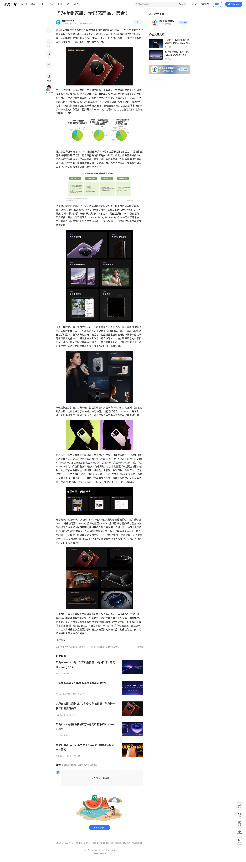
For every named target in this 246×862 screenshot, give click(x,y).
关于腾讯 (59, 843)
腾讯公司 (96, 854)
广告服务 (103, 843)
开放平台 (95, 843)
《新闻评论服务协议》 (90, 765)
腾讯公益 (118, 843)
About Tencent (69, 843)
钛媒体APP (60, 756)
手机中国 (59, 735)
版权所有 (103, 854)
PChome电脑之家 (63, 694)
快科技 (58, 673)
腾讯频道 (135, 843)
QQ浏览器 (126, 843)
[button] (183, 22)
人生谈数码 (60, 715)
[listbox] (99, 706)
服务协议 (79, 843)
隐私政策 (87, 843)
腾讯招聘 (110, 843)
